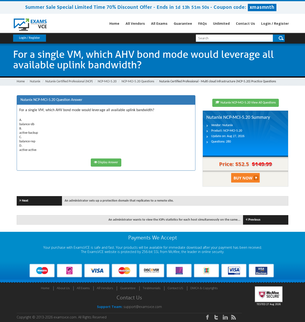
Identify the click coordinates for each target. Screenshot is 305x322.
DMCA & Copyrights (204, 288)
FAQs (202, 23)
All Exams (159, 23)
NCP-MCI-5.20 (107, 81)
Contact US (175, 288)
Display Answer (107, 162)
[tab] (106, 100)
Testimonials (151, 288)
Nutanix (35, 81)
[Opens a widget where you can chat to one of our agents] (272, 289)
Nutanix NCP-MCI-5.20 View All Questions (248, 102)
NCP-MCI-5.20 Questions (138, 81)
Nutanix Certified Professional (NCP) (69, 81)
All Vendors (135, 23)
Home (114, 23)
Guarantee (183, 23)
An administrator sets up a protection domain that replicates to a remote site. (119, 201)
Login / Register (275, 23)
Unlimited (221, 23)
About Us (63, 288)
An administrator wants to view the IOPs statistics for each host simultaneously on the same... (174, 220)
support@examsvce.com (142, 306)
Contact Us (245, 23)
